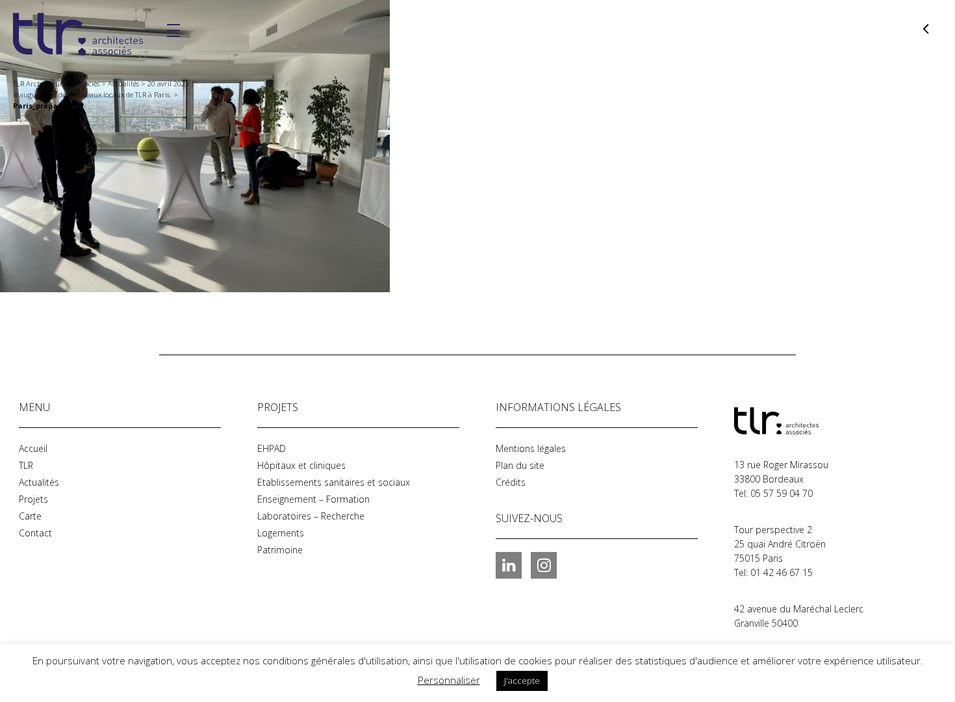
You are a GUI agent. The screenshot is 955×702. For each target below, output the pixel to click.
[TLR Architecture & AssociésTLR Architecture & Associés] (799, 421)
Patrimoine (280, 550)
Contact (35, 533)
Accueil (33, 448)
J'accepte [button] (522, 680)
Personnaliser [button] (449, 679)
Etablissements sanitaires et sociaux (333, 482)
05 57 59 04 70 (781, 493)
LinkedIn (509, 565)
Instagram (544, 565)
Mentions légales (531, 448)
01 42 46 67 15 (781, 572)
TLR (26, 465)
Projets (33, 499)
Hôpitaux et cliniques (301, 465)
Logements (280, 533)
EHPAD (271, 448)
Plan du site (520, 465)
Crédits (511, 482)
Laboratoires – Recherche (310, 516)
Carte (30, 516)
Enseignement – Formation (313, 499)
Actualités (39, 482)
